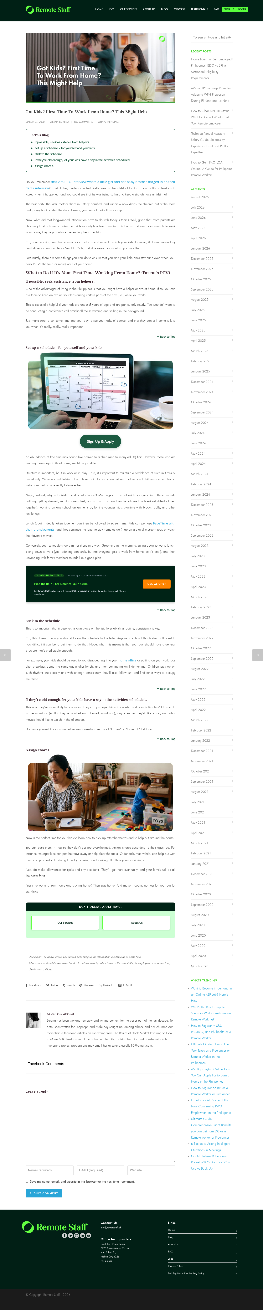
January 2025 (200, 371)
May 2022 (198, 699)
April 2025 (198, 340)
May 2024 (198, 453)
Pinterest (89, 985)
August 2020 (200, 915)
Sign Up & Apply (100, 441)
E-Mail (127, 985)
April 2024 (198, 464)
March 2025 (199, 351)
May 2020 (198, 946)
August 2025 (200, 299)
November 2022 (202, 638)
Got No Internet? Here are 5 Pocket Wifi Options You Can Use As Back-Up (210, 1162)
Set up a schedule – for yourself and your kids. (65, 148)
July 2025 (198, 310)
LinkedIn (108, 985)
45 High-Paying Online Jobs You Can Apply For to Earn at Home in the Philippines (210, 1075)
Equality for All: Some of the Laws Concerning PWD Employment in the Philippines (211, 1106)
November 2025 (202, 269)
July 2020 (198, 925)
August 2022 (200, 669)
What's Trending (108, 121)
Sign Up (229, 9)
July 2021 (198, 802)
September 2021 (202, 781)
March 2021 (199, 843)
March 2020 (199, 966)
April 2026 (198, 238)
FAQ (216, 9)
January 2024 (200, 494)
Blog (164, 9)
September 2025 (202, 289)
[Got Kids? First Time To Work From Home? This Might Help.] (100, 68)
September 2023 (202, 535)
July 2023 (198, 556)
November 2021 (202, 761)
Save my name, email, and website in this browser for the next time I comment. (82, 1181)
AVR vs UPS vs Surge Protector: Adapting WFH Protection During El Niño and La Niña (211, 94)
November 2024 (202, 392)
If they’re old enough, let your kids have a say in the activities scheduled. (82, 160)
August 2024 (200, 423)
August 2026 (200, 197)
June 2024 (198, 443)
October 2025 (201, 279)
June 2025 (198, 320)
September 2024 (202, 412)
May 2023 (198, 576)
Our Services (128, 9)
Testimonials (199, 9)
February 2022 (201, 730)
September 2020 (202, 905)
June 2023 (198, 566)
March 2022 (199, 720)
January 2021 (200, 864)
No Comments (83, 121)
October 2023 (201, 525)
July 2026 (198, 207)
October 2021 (201, 771)
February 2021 (201, 853)
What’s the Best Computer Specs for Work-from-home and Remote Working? (212, 1013)
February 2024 (201, 484)
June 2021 (198, 812)
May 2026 (198, 228)
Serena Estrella (59, 121)
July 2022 (198, 679)
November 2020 (202, 884)
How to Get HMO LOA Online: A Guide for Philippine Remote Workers (211, 168)
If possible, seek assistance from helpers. (62, 142)
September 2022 (202, 658)
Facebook (35, 985)
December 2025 (202, 258)
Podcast (179, 9)
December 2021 (202, 751)
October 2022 (201, 648)
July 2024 (198, 433)
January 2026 (200, 248)
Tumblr (70, 985)
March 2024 (199, 474)
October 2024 (201, 402)
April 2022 (198, 710)
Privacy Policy (175, 1266)
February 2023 (201, 607)
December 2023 (202, 505)
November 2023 (202, 515)
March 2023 (199, 597)
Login (242, 9)
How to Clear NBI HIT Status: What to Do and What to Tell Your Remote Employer (210, 117)
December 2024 (202, 382)
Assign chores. (44, 166)
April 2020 (198, 956)
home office (127, 660)
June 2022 (198, 689)
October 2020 (201, 894)
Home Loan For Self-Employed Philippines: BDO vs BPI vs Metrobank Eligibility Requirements (211, 68)
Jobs (111, 9)
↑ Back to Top (166, 336)
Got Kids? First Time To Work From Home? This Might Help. (87, 112)
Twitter (54, 985)
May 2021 (198, 822)
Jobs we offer (156, 583)
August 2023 (200, 546)
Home (99, 9)
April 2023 (198, 587)
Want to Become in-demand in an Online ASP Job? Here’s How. (211, 994)
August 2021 (200, 792)
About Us (149, 9)
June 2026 (198, 218)
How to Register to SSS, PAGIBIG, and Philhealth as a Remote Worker (211, 1032)
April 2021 (198, 833)
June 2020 (198, 935)
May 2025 (198, 330)
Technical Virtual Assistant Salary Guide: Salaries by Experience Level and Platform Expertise (211, 143)
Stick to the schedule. (49, 154)
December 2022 (202, 628)
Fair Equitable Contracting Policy (186, 1273)
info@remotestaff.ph (111, 1227)
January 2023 (200, 617)
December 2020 (202, 874)
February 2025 (201, 361)
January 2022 (200, 740)
